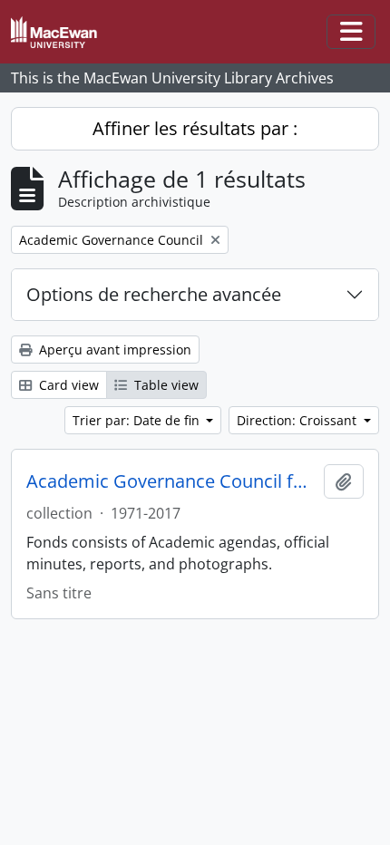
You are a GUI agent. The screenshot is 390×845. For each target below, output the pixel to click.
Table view (165, 384)
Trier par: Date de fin (138, 420)
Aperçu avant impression (113, 349)
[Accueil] (61, 32)
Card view (67, 384)
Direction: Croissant (298, 420)
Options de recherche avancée (153, 294)
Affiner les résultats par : (195, 128)
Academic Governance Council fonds (171, 481)
